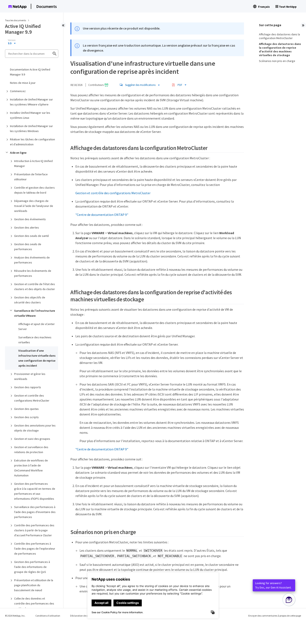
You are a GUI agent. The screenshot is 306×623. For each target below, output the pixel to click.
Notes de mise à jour (23, 83)
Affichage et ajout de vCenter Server (36, 326)
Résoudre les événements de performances (32, 273)
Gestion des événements (30, 219)
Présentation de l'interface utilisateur (31, 176)
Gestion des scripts (26, 417)
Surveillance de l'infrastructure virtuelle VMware (34, 313)
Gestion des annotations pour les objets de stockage (35, 428)
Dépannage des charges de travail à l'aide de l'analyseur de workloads (33, 206)
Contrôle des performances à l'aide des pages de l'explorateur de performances (34, 548)
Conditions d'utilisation (47, 615)
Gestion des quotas (26, 409)
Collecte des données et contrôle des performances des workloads (34, 603)
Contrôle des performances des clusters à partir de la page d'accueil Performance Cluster (34, 530)
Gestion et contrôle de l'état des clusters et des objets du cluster (34, 286)
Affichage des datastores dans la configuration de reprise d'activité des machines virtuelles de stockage (280, 49)
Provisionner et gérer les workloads (29, 376)
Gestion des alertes (26, 227)
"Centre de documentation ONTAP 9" (101, 215)
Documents (46, 6)
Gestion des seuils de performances (27, 246)
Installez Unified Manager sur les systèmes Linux (30, 115)
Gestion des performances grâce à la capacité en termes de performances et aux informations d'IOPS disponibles (34, 491)
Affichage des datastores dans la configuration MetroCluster (279, 36)
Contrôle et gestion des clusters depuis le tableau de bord (34, 190)
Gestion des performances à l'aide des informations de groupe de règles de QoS (32, 567)
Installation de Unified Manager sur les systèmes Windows (31, 128)
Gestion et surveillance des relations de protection (31, 449)
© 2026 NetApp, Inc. (15, 615)
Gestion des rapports (27, 387)
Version (12, 40)
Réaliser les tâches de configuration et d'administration (32, 141)
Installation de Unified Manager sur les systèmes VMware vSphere (31, 102)
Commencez (18, 91)
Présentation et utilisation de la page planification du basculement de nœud (33, 585)
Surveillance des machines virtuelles (34, 339)
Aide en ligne (18, 153)
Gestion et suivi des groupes (32, 439)
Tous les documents (15, 20)
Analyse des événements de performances (32, 260)
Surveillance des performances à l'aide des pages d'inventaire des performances (35, 512)
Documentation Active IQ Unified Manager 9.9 (30, 72)
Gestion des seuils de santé (31, 236)
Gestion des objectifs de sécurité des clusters (29, 299)
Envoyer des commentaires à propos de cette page (274, 615)
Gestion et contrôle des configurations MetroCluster (31, 398)
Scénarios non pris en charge (277, 61)
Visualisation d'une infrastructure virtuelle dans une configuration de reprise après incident (37, 358)
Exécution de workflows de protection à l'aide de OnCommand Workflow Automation (31, 468)
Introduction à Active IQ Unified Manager (33, 163)
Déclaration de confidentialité (86, 615)
